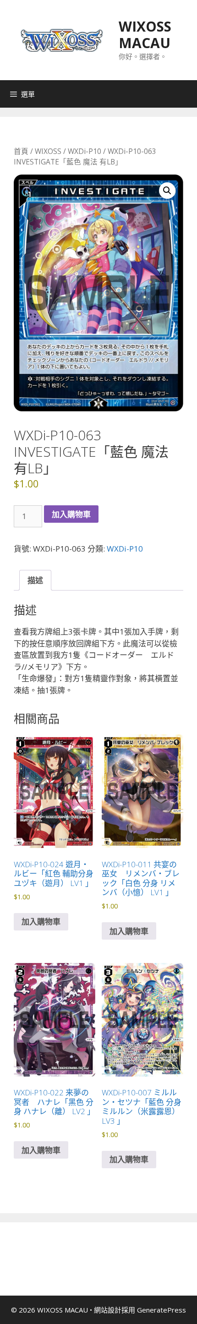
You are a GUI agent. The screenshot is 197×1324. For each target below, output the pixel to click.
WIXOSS (48, 151)
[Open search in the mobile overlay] (188, 94)
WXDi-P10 (84, 151)
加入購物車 (71, 514)
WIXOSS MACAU (145, 34)
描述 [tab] (35, 580)
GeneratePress (161, 1309)
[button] (167, 190)
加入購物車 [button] (41, 921)
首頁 (21, 151)
